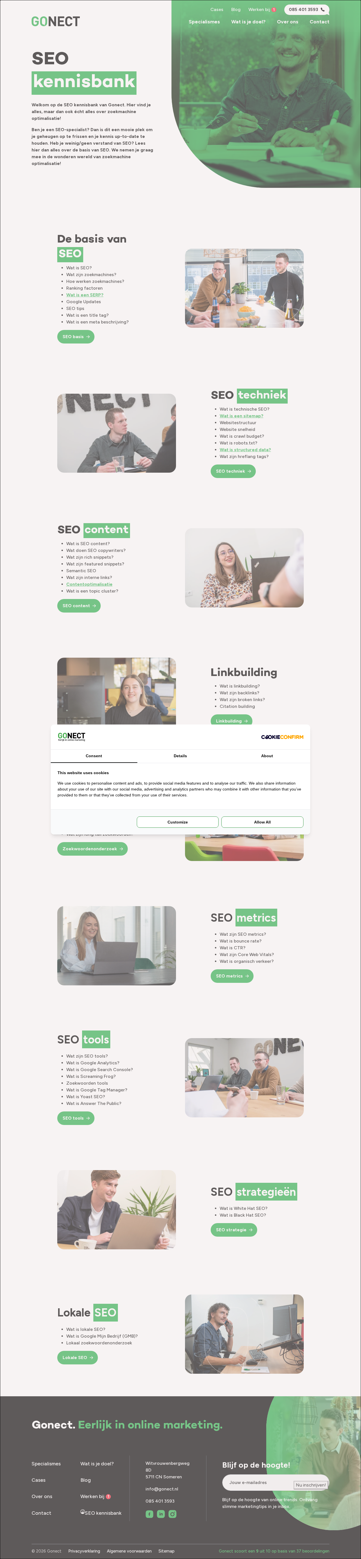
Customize (178, 822)
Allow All (262, 822)
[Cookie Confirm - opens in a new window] (282, 737)
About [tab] (267, 756)
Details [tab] (180, 756)
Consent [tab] (94, 756)
